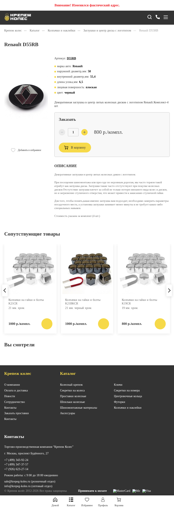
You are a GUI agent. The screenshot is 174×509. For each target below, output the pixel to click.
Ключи (118, 384)
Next (169, 290)
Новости (9, 396)
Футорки (119, 402)
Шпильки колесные (72, 402)
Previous (5, 290)
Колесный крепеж (71, 384)
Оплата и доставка (16, 390)
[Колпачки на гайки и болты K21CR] (30, 270)
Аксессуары (67, 413)
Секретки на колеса (72, 390)
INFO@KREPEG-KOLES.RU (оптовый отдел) (28, 486)
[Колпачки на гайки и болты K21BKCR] (87, 270)
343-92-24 (16, 460)
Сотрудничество (14, 402)
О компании (12, 384)
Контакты (10, 407)
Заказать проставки (16, 413)
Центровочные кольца (128, 396)
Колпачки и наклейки (128, 407)
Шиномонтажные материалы (78, 407)
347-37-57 (16, 464)
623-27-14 (16, 469)
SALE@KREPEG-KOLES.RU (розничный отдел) (29, 481)
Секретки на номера (127, 390)
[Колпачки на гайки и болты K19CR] (144, 270)
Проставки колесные (73, 396)
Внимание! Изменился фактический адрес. (87, 5)
